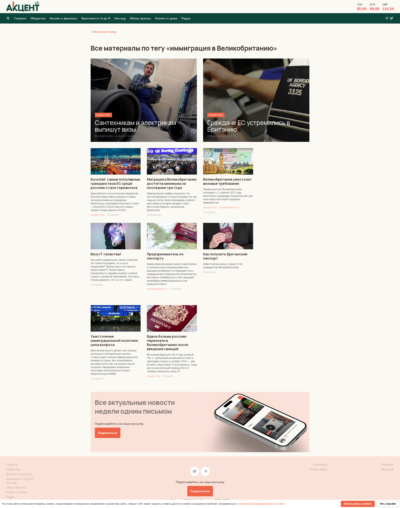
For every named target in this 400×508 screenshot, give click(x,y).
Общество (38, 18)
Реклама (388, 464)
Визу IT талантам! (106, 254)
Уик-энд (120, 18)
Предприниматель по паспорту (165, 256)
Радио (186, 18)
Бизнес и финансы (63, 18)
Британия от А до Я (95, 18)
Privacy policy (318, 469)
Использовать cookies (358, 503)
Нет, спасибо (388, 503)
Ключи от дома (166, 18)
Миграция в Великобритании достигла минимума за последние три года (171, 183)
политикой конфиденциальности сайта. (261, 503)
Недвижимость (229, 207)
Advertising (320, 464)
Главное (20, 18)
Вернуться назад (104, 31)
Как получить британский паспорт (225, 256)
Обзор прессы (140, 18)
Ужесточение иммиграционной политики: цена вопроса (115, 340)
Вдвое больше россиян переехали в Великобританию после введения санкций (167, 342)
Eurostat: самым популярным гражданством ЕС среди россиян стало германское (115, 183)
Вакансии (387, 469)
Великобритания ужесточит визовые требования (227, 181)
